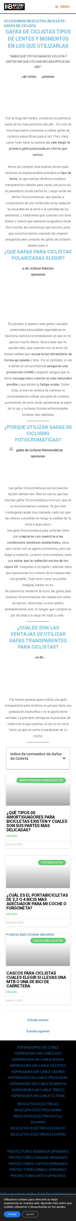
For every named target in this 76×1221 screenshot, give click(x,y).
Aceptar (12, 1214)
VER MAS (11, 836)
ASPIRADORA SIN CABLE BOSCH (38, 1059)
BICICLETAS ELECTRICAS (38, 1104)
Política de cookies (11, 1193)
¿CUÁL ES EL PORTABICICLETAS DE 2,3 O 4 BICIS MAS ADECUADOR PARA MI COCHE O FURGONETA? (37, 901)
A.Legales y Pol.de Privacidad (40, 1193)
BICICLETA (55, 21)
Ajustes (30, 1214)
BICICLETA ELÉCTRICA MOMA (38, 1110)
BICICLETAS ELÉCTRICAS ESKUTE (38, 1128)
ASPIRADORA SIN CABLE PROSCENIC (38, 1077)
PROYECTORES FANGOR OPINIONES (38, 1157)
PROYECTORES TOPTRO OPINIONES (38, 1164)
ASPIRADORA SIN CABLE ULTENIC (38, 1096)
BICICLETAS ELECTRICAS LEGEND (38, 1134)
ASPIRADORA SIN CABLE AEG (38, 1053)
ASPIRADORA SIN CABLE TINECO (38, 1090)
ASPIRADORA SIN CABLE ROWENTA (38, 1084)
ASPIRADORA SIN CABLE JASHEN (38, 1072)
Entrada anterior (38, 1020)
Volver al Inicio (67, 1193)
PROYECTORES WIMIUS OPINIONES (38, 1169)
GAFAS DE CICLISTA (20, 26)
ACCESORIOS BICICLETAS (25, 21)
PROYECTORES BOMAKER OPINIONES (38, 1151)
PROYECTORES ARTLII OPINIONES (38, 1176)
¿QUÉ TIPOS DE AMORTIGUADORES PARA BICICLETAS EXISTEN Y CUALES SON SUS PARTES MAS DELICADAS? (36, 821)
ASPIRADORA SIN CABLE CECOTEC (38, 1065)
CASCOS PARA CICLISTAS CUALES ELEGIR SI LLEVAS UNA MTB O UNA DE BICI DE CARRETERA (36, 979)
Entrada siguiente (38, 1031)
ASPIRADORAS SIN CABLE (38, 1047)
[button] (64, 758)
